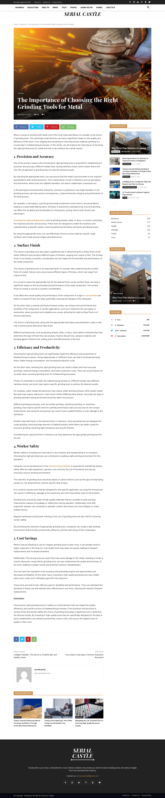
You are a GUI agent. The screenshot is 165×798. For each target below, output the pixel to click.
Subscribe (145, 336)
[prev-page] (111, 203)
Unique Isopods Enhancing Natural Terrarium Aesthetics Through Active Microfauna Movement (27, 723)
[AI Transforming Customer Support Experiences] (115, 195)
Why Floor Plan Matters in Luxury (128, 148)
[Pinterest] (142, 2)
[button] (148, 7)
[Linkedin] (138, 2)
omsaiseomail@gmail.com (87, 776)
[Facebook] (130, 2)
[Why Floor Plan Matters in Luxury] (130, 143)
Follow (146, 325)
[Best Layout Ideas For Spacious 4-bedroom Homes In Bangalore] (115, 161)
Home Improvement (129, 187)
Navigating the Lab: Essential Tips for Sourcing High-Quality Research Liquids (89, 723)
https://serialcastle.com (42, 673)
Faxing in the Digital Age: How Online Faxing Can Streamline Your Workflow (58, 723)
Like (147, 320)
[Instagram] (134, 2)
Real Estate (115, 151)
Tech (124, 198)
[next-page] (115, 203)
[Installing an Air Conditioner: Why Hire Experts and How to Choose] (115, 184)
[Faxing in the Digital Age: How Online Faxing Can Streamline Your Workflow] (58, 708)
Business (23, 24)
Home (16, 24)
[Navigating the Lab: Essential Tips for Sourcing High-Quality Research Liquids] (89, 708)
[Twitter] (149, 2)
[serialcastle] (24, 674)
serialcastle (40, 669)
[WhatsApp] (34, 639)
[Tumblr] (145, 2)
